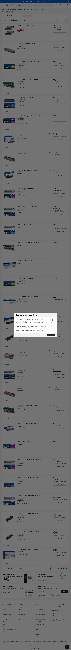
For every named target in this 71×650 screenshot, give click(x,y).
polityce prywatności (37, 330)
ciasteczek (23, 319)
